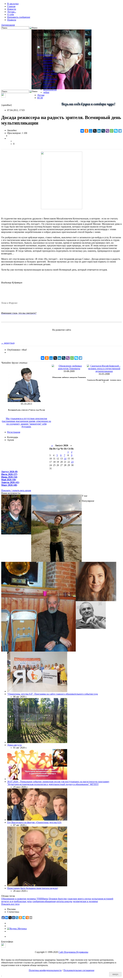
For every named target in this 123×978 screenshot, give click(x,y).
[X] (95, 131)
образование (49, 87)
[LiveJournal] (103, 131)
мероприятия (50, 89)
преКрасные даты (23, 901)
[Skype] (116, 131)
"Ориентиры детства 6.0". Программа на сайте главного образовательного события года (52, 694)
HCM (40, 97)
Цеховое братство (58, 898)
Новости (11, 9)
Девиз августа (14, 745)
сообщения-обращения (44, 901)
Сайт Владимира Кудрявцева (73, 952)
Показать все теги (10, 904)
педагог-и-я (7, 901)
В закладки (13, 3)
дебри (46, 92)
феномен (47, 60)
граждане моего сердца (79, 898)
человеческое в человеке (85, 901)
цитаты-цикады (64, 901)
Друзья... (11, 11)
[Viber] (107, 131)
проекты (47, 65)
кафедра (47, 84)
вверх (115, 974)
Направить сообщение (18, 17)
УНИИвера (42, 898)
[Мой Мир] (90, 131)
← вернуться (7, 343)
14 (65, 458)
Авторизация (8, 25)
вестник (47, 76)
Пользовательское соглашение (78, 970)
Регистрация (13, 432)
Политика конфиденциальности (45, 970)
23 (72, 462)
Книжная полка (45, 54)
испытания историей (102, 898)
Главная (11, 6)
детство (47, 68)
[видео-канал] (3, 96)
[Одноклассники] (86, 131)
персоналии (49, 81)
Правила (11, 20)
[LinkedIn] (99, 131)
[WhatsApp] (111, 131)
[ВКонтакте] (82, 131)
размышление (50, 79)
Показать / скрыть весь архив (16, 490)
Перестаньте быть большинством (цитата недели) (32, 888)
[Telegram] (120, 131)
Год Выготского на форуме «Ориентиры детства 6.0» (34, 822)
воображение (50, 57)
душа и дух (49, 71)
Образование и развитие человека (18, 898)
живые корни (50, 73)
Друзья (40, 95)
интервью (48, 62)
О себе (10, 14)
